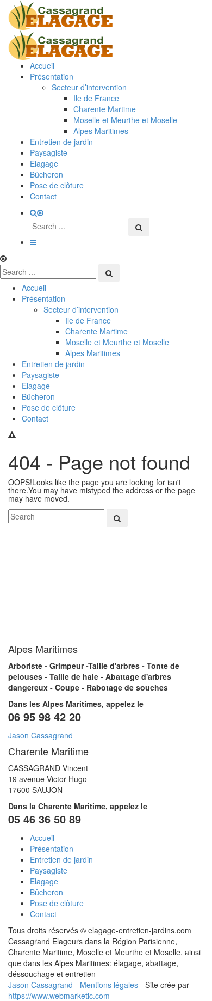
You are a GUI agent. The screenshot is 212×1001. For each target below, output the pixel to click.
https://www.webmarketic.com (59, 995)
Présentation (51, 76)
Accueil (42, 65)
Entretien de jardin (61, 141)
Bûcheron (46, 174)
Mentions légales (109, 984)
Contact (43, 196)
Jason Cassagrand (40, 735)
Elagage (44, 163)
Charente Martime (104, 108)
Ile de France (96, 98)
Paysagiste (48, 152)
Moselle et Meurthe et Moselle (125, 119)
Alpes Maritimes (100, 130)
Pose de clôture (57, 185)
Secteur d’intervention (89, 87)
